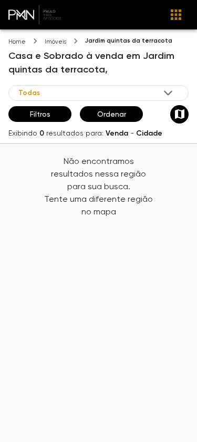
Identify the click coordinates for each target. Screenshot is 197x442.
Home (17, 41)
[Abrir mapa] (179, 114)
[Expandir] (168, 93)
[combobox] (96, 92)
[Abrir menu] (176, 14)
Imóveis (55, 41)
